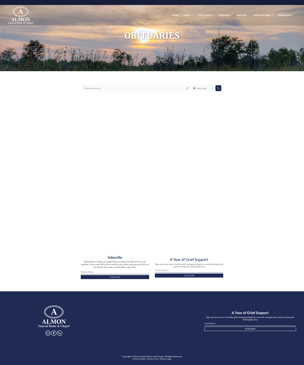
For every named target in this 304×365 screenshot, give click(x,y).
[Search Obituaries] (218, 88)
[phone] (59, 333)
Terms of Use (152, 359)
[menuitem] (175, 15)
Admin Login (165, 359)
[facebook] (53, 333)
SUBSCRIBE (115, 277)
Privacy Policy (139, 359)
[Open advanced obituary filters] (187, 88)
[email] (48, 333)
